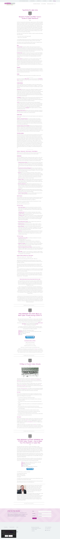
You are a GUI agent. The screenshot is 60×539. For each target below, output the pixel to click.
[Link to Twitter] (53, 1)
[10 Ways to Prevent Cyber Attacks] (30, 360)
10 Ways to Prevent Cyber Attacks (30, 364)
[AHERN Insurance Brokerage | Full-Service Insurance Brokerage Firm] (9, 4)
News (30, 15)
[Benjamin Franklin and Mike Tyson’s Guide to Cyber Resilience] (30, 13)
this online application (30, 421)
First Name (33, 513)
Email (33, 511)
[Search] (55, 4)
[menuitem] (23, 1)
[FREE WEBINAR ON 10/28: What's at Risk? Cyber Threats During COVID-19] (30, 310)
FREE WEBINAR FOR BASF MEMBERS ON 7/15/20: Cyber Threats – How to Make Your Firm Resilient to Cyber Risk (30, 441)
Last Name (33, 515)
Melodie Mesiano (31, 305)
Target (32, 378)
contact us (27, 419)
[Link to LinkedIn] (55, 1)
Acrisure (35, 424)
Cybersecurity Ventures (24, 388)
